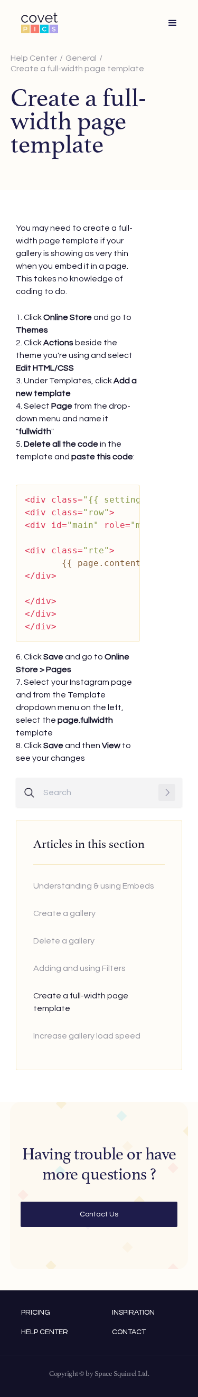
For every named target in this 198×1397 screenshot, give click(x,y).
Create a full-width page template (77, 68)
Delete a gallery (64, 941)
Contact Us (99, 1214)
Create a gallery (64, 913)
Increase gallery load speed (86, 1036)
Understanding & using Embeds (93, 886)
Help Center (34, 58)
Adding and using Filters (79, 968)
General (81, 58)
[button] (172, 23)
